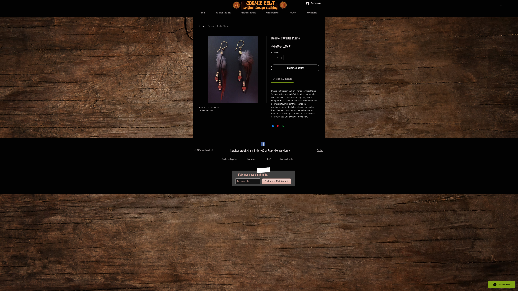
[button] (501, 5)
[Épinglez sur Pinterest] (278, 126)
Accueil (202, 26)
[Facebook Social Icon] (263, 144)
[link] (282, 79)
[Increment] (281, 57)
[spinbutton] (277, 57)
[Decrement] (273, 57)
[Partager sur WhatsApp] (283, 126)
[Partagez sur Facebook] (273, 126)
